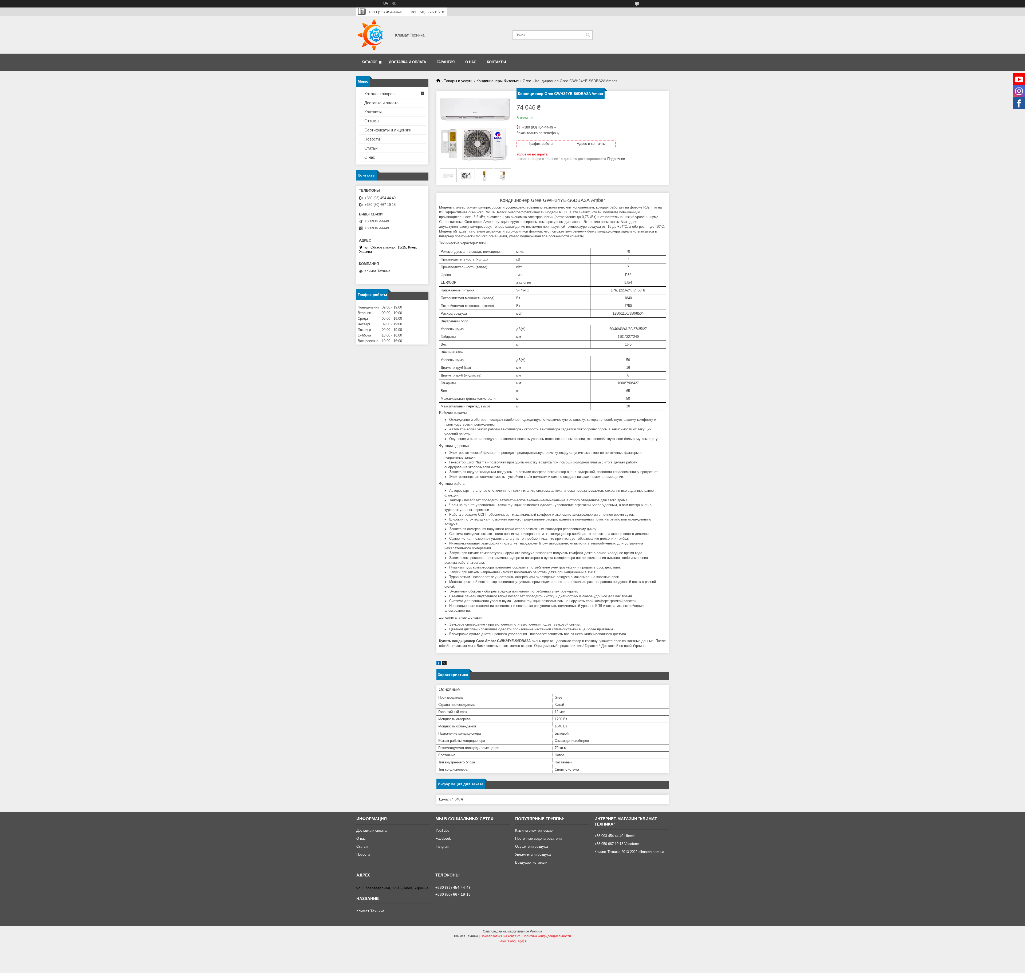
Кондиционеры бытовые (497, 81)
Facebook (443, 838)
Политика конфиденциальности (546, 936)
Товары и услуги (458, 81)
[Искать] (588, 35)
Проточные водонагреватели (538, 838)
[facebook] (438, 664)
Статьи (370, 148)
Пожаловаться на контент (500, 936)
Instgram (442, 846)
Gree (527, 81)
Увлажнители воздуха (533, 854)
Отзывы (371, 121)
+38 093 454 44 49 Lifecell (614, 836)
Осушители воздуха (531, 846)
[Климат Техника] (372, 35)
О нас (470, 62)
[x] (444, 664)
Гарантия (446, 62)
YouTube (442, 830)
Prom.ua (536, 931)
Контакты (496, 62)
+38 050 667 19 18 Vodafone (616, 844)
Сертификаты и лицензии (387, 130)
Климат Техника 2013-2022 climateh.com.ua (629, 852)
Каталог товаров (379, 93)
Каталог (369, 62)
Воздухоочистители (531, 862)
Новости (372, 139)
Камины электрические (534, 830)
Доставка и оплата (407, 62)
